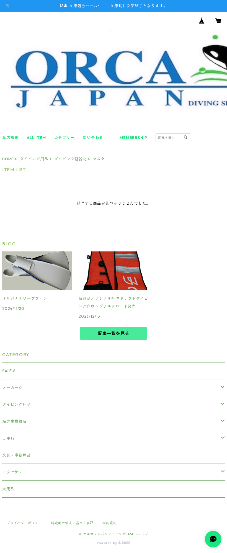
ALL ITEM (36, 137)
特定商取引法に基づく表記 (72, 523)
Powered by (107, 543)
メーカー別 (12, 387)
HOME (8, 158)
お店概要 (10, 137)
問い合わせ (93, 137)
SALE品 (9, 370)
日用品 (8, 438)
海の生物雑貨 (14, 421)
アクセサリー (14, 472)
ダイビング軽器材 (70, 158)
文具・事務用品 (16, 455)
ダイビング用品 (34, 158)
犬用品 (8, 489)
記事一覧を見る (113, 333)
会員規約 (109, 523)
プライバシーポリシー (24, 523)
